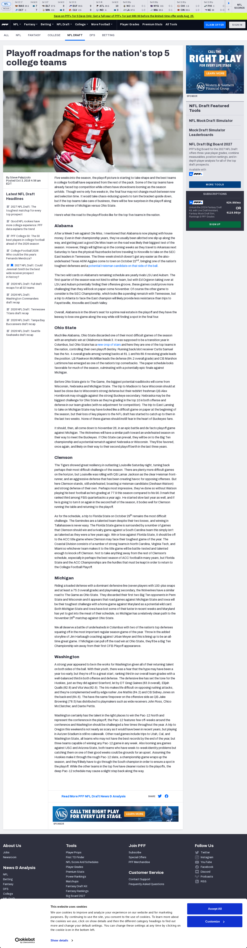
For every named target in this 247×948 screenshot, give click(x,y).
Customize (212, 921)
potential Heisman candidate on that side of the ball (123, 265)
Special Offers (137, 857)
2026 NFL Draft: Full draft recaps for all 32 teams (24, 286)
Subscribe (135, 852)
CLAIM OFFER (215, 25)
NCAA (6, 9)
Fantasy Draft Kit (76, 886)
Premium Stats (75, 871)
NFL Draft (76, 35)
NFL (6, 4)
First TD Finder (75, 857)
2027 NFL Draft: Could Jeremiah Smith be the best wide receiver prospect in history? (24, 271)
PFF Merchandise (139, 862)
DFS (92, 35)
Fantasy (34, 35)
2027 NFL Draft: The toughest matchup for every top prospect (23, 210)
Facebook (207, 867)
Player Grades (74, 867)
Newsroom (9, 857)
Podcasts (207, 876)
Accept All (215, 908)
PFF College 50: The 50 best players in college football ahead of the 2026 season (25, 240)
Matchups (72, 881)
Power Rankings (76, 876)
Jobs (6, 852)
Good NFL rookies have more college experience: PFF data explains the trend (24, 225)
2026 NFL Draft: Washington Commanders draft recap (22, 298)
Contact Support (139, 879)
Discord (205, 871)
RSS (203, 881)
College (54, 35)
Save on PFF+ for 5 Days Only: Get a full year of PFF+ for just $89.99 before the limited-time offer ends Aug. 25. (124, 16)
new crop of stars (109, 344)
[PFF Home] (5, 25)
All (6, 35)
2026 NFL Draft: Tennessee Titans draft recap (25, 311)
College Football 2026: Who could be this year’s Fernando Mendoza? (22, 254)
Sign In (237, 25)
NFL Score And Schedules (82, 862)
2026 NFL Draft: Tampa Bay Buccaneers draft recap (25, 322)
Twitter (205, 852)
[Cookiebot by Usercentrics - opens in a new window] (25, 940)
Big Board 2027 (75, 896)
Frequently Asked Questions (146, 884)
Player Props (73, 852)
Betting (108, 35)
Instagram (207, 857)
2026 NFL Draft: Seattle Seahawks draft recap (23, 333)
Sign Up (215, 224)
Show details (59, 940)
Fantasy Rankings (77, 891)
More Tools (215, 184)
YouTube (206, 862)
